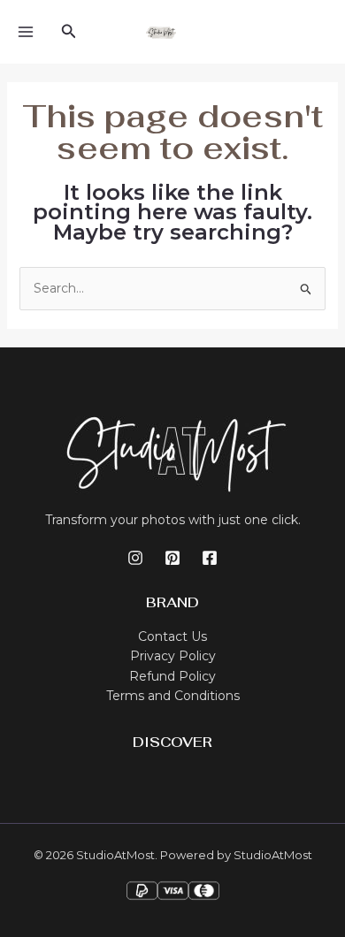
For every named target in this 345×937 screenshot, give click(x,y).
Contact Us (172, 636)
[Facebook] (210, 558)
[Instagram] (135, 558)
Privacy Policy (173, 656)
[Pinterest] (172, 558)
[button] (69, 31)
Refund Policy (172, 676)
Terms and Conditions (173, 696)
